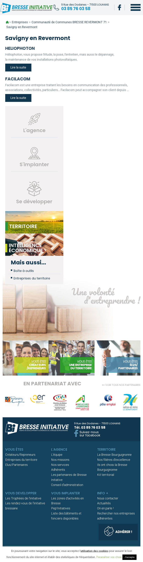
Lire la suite (18, 67)
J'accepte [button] (129, 557)
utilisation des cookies (94, 551)
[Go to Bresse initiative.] (7, 22)
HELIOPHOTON (20, 48)
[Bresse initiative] (26, 9)
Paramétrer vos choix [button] (109, 557)
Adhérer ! (123, 531)
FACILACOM (17, 79)
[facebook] (119, 7)
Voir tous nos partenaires (122, 384)
